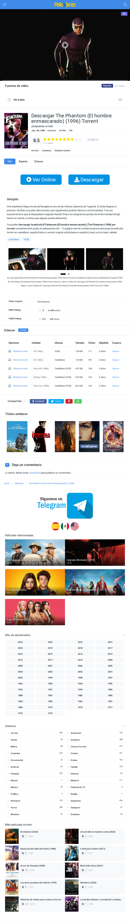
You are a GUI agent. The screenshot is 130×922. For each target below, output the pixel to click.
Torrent (23, 330)
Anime (14, 740)
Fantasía (15, 773)
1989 (110, 689)
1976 (20, 713)
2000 (20, 677)
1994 (80, 683)
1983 (50, 701)
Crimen (74, 753)
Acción (35, 150)
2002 (80, 671)
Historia (74, 773)
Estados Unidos (62, 150)
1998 (80, 677)
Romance (15, 801)
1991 (50, 689)
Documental (17, 760)
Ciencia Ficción (78, 746)
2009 (110, 660)
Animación (76, 733)
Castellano (13, 239)
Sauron (115, 351)
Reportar (107, 86)
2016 (20, 654)
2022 (80, 642)
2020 (20, 648)
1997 (110, 677)
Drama (74, 760)
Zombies (75, 814)
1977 (110, 707)
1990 (80, 689)
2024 (20, 642)
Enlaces (38, 161)
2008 (20, 666)
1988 (20, 695)
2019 (50, 648)
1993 (110, 683)
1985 (110, 695)
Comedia (15, 753)
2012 (20, 660)
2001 (110, 671)
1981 (110, 701)
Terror (14, 807)
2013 (110, 654)
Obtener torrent (20, 351)
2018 (80, 648)
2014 (80, 654)
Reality (74, 794)
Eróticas (15, 767)
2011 (50, 660)
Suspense (76, 801)
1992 (20, 689)
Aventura (46, 150)
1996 (20, 683)
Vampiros (75, 807)
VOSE (26, 239)
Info (10, 161)
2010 (80, 660)
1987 (50, 695)
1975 (50, 713)
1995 (50, 683)
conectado (34, 472)
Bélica (14, 746)
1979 (50, 707)
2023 (50, 642)
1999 (50, 677)
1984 (20, 701)
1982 (80, 701)
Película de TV (78, 787)
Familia (74, 767)
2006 (80, 666)
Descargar (91, 180)
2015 (50, 654)
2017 (110, 648)
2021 (110, 642)
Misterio (75, 780)
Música (14, 787)
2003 (50, 671)
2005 (110, 666)
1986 (80, 695)
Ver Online (43, 180)
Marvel (14, 780)
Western (15, 814)
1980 (20, 707)
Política (14, 794)
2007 (50, 666)
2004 (20, 671)
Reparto (23, 161)
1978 (80, 707)
